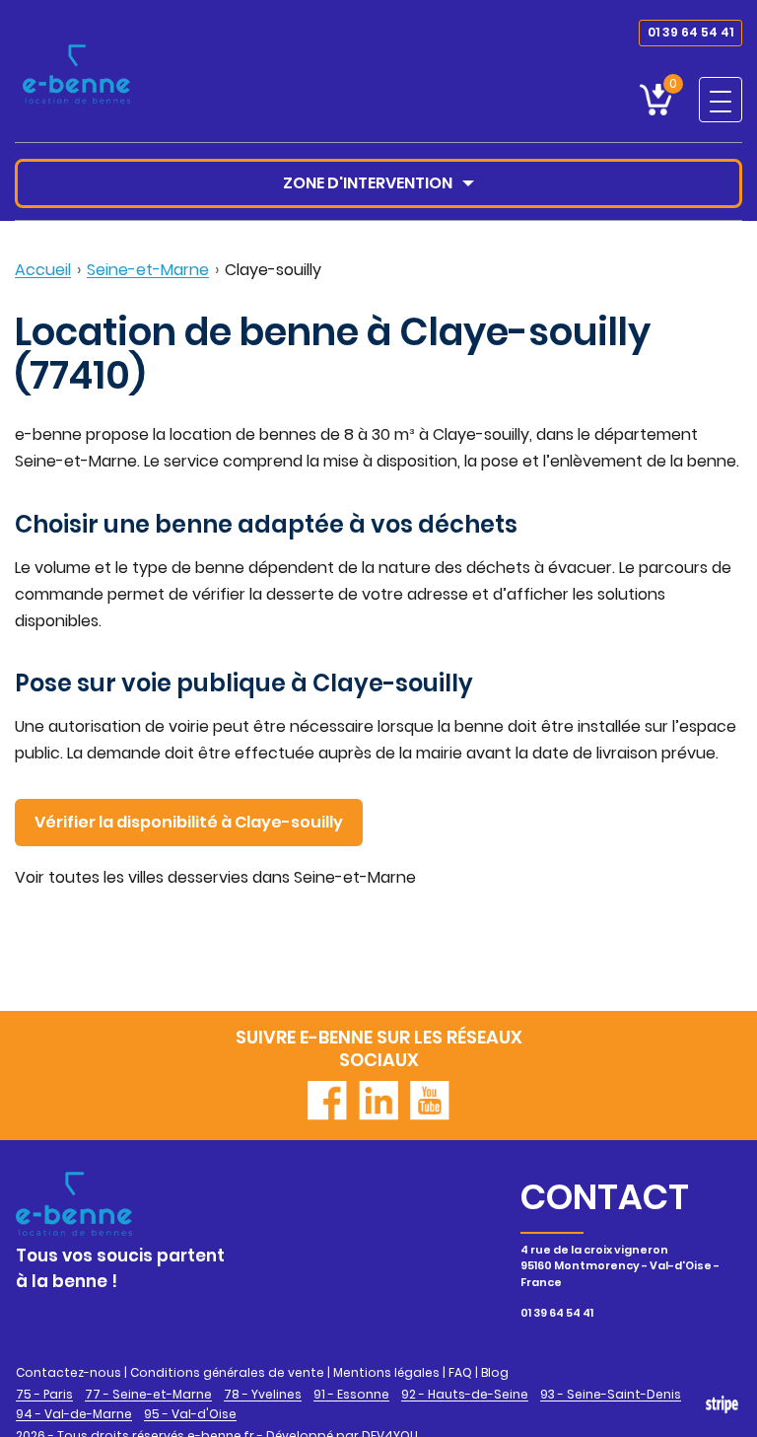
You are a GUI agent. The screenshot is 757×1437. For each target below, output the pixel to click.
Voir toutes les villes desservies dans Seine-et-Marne (215, 877)
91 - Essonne (351, 1394)
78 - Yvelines (263, 1394)
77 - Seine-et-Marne (148, 1394)
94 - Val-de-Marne (74, 1414)
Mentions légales (386, 1372)
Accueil (43, 269)
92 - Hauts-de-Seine (464, 1394)
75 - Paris (44, 1394)
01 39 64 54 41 (690, 32)
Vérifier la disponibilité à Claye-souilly (188, 822)
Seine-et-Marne (148, 269)
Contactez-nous (68, 1372)
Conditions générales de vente (227, 1372)
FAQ (460, 1372)
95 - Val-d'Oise (190, 1414)
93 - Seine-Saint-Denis (610, 1394)
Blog (495, 1372)
